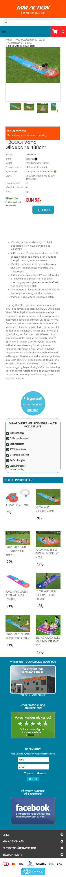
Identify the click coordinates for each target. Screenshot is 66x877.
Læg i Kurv (43, 210)
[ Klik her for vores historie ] (33, 695)
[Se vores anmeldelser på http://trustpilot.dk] (33, 725)
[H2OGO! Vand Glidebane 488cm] (33, 65)
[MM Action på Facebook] (33, 811)
